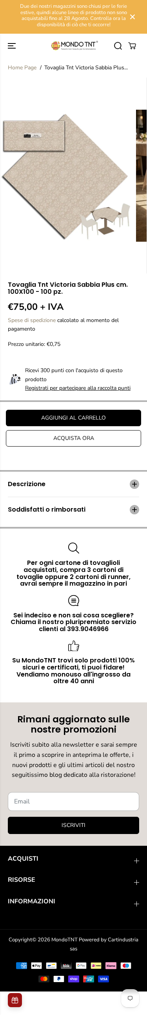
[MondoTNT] (73, 46)
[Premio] (15, 1000)
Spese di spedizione (32, 320)
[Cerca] (118, 46)
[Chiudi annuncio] (132, 17)
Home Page (22, 67)
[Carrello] (132, 46)
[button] (12, 46)
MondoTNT (64, 939)
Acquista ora (73, 438)
